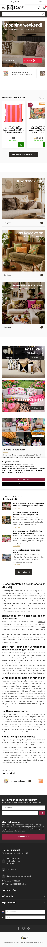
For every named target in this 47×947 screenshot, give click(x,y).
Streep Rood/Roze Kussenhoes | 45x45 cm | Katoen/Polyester (13, 130)
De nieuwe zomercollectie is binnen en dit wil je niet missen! (28, 532)
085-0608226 (11, 869)
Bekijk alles (22, 572)
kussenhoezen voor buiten (11, 719)
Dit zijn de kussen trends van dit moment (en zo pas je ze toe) (27, 513)
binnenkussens (21, 608)
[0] (44, 7)
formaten (25, 686)
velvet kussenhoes (9, 639)
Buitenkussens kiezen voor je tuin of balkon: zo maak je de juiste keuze (29, 504)
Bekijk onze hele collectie (22, 154)
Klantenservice (23, 837)
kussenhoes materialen (10, 686)
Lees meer (16, 508)
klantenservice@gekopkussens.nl (14, 757)
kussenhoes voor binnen (22, 670)
